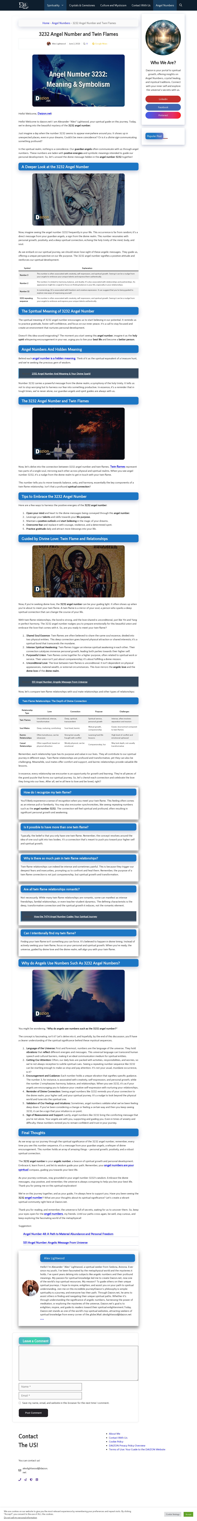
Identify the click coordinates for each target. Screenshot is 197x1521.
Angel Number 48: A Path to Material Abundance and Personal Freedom (68, 1234)
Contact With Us (141, 5)
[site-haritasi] (25, 1479)
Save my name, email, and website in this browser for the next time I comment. (65, 1402)
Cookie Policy (116, 1441)
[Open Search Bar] (181, 5)
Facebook (163, 107)
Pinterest (163, 115)
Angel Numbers (165, 5)
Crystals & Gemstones (82, 5)
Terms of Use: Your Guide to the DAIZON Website (137, 1449)
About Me (114, 1433)
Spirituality (53, 5)
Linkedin (163, 99)
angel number (41, 358)
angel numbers (53, 1213)
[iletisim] (19, 1479)
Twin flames (117, 466)
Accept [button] (188, 1514)
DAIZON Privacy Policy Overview (127, 1445)
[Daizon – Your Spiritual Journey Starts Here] (23, 5)
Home (45, 23)
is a (62, 358)
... (42, 1317)
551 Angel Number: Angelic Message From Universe (55, 1242)
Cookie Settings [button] (172, 1514)
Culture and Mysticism (113, 5)
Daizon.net (44, 113)
